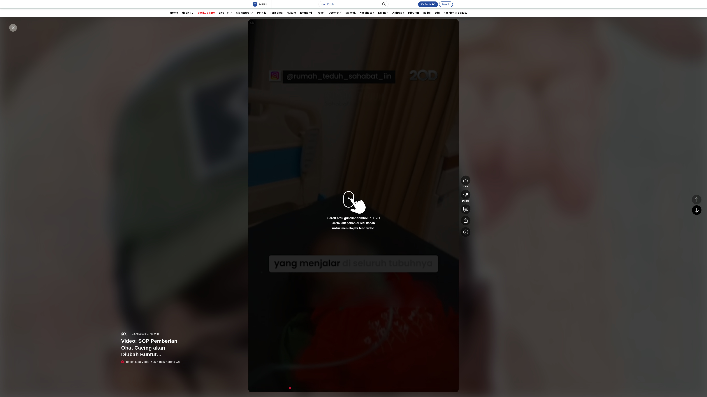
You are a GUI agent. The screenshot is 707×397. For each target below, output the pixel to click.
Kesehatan (367, 12)
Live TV (224, 12)
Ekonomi (306, 12)
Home (174, 12)
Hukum (291, 12)
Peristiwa (276, 12)
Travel (320, 12)
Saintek (350, 12)
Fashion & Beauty (455, 12)
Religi (426, 12)
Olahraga (398, 12)
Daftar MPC (428, 4)
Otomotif (334, 12)
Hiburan (413, 12)
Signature (243, 12)
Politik (261, 12)
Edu (437, 12)
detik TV (188, 12)
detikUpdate (206, 12)
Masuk (446, 4)
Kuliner (383, 12)
